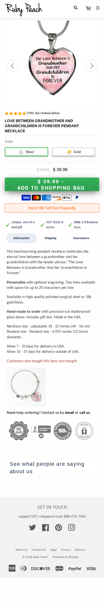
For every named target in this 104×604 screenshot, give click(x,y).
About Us (21, 549)
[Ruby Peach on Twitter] (32, 529)
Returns (80, 549)
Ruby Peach (40, 557)
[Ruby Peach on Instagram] (71, 529)
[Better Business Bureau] (50, 422)
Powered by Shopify (65, 557)
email (69, 413)
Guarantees (81, 238)
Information (21, 238)
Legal (53, 549)
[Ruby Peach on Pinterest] (58, 529)
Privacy (66, 549)
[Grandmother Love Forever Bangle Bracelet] (26, 370)
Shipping (50, 238)
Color (9, 141)
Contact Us (39, 549)
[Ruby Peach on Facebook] (45, 529)
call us (85, 413)
